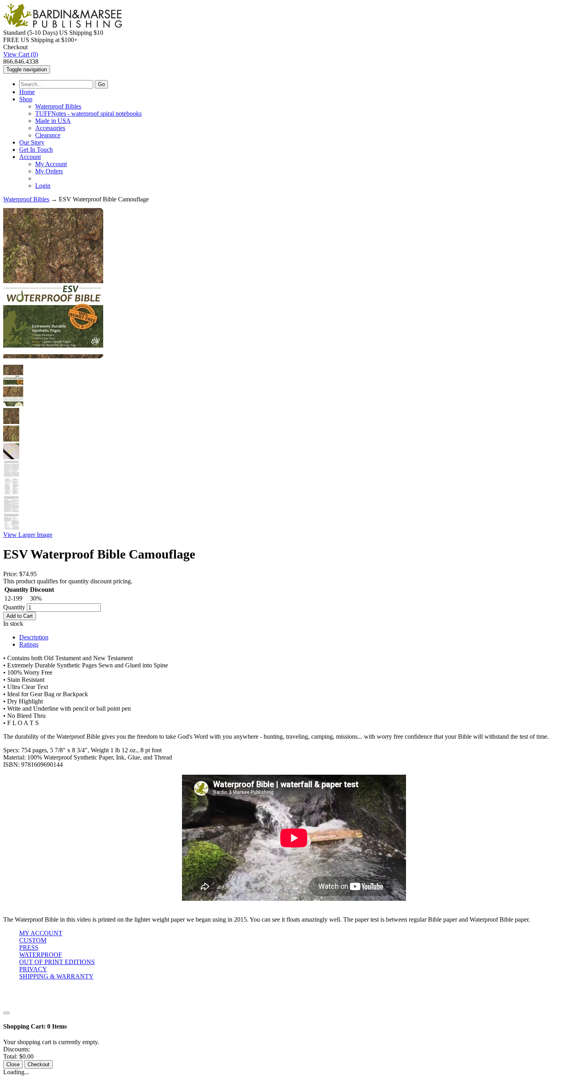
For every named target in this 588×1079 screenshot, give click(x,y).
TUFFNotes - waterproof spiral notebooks (88, 113)
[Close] (6, 1013)
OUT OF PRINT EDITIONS (57, 961)
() (20, 54)
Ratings (28, 644)
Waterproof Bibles (58, 106)
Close (13, 1064)
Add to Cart (19, 616)
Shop (25, 99)
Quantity (14, 607)
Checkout (39, 1064)
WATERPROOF (40, 954)
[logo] (62, 25)
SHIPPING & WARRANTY (56, 976)
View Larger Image (27, 534)
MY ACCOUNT (40, 933)
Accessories (50, 128)
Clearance (47, 135)
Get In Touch (36, 149)
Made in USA (53, 120)
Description (33, 637)
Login (42, 185)
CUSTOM (32, 940)
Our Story (31, 142)
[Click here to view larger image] (53, 283)
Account (30, 156)
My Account (51, 164)
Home (27, 91)
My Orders (49, 171)
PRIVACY (33, 969)
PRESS (28, 947)
